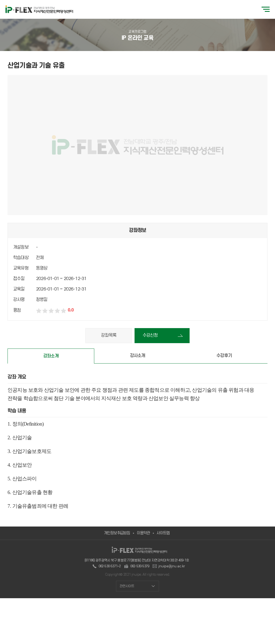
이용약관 (143, 533)
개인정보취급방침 (117, 533)
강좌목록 (108, 335)
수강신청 (150, 335)
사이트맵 (163, 533)
